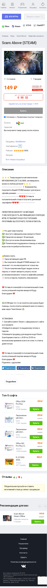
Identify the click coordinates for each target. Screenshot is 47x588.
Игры (12, 36)
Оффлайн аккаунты (36, 36)
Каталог (12, 7)
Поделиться (10, 368)
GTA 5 (28, 25)
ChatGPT (41, 25)
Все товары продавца (15, 159)
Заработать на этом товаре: (23, 104)
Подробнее (11, 382)
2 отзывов (11, 79)
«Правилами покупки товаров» (29, 117)
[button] (45, 506)
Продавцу (33, 7)
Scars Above (21, 36)
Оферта (23, 557)
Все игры (13, 17)
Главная (3, 7)
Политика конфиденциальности (23, 562)
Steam (17, 26)
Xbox (7, 26)
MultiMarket (21, 142)
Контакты (42, 7)
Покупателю (22, 7)
